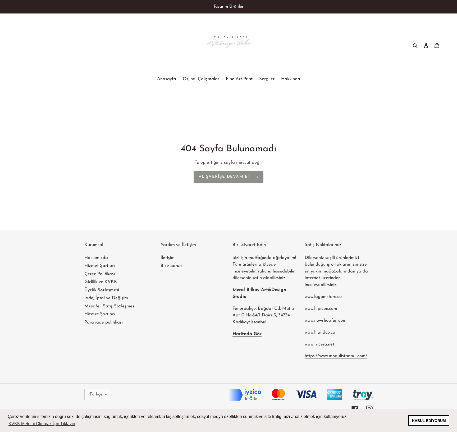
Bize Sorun (171, 265)
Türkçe (96, 394)
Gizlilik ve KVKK (100, 282)
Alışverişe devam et (225, 177)
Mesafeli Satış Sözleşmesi (109, 306)
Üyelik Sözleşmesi (101, 290)
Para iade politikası (103, 322)
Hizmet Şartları (99, 265)
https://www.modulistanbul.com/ (336, 356)
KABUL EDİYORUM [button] (429, 421)
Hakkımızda (96, 258)
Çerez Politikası (99, 274)
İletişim (168, 258)
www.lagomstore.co (323, 296)
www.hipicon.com (321, 308)
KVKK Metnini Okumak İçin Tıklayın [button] (41, 423)
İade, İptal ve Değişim (106, 298)
